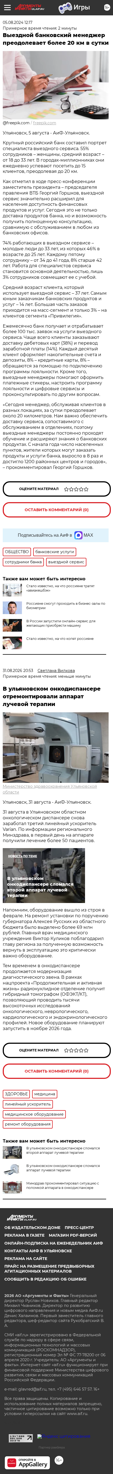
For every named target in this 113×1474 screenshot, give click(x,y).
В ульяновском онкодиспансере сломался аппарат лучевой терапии (63, 1168)
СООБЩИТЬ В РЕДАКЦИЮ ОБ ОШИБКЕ (45, 1279)
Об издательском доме (32, 1227)
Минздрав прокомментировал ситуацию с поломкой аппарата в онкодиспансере (62, 1185)
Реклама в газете (24, 1235)
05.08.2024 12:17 (17, 22)
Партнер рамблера (52, 1447)
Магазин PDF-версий (73, 1235)
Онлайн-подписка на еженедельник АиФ (53, 1243)
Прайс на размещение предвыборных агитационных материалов (49, 1269)
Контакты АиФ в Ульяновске (38, 1250)
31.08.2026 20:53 (18, 670)
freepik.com (44, 122)
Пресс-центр (79, 1227)
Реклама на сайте (25, 1258)
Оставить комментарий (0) (57, 509)
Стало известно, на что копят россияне (60, 639)
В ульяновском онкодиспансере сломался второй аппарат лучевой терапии (63, 1150)
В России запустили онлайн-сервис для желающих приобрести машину (60, 623)
